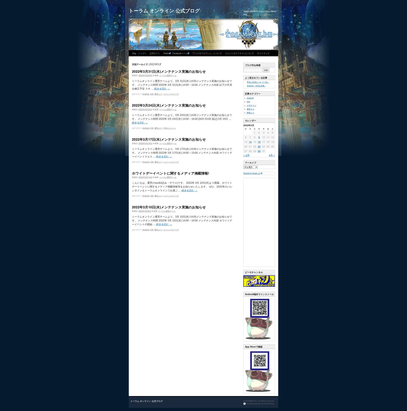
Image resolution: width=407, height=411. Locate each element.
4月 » (272, 155)
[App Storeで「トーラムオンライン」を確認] (259, 393)
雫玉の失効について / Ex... (258, 82)
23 (259, 146)
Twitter (166, 53)
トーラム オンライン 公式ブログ (164, 10)
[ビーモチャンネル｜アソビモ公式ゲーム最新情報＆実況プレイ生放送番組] (259, 281)
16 (259, 142)
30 (259, 151)
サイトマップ (263, 53)
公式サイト (155, 53)
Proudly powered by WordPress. (260, 404)
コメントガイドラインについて (239, 53)
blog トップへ (139, 53)
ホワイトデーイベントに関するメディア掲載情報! (170, 173)
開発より (250, 113)
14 (250, 142)
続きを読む (162, 88)
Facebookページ (180, 53)
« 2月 (247, 155)
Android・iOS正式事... (256, 86)
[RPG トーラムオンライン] (259, 340)
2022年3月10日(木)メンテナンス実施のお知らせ (169, 207)
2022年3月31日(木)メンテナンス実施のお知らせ (169, 71)
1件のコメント (169, 128)
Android (145, 94)
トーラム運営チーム (167, 75)
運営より (158, 94)
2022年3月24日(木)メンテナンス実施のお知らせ (169, 105)
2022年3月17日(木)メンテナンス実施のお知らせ (169, 139)
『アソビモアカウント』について (206, 53)
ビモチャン (251, 105)
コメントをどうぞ (171, 94)
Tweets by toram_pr (251, 173)
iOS (151, 94)
